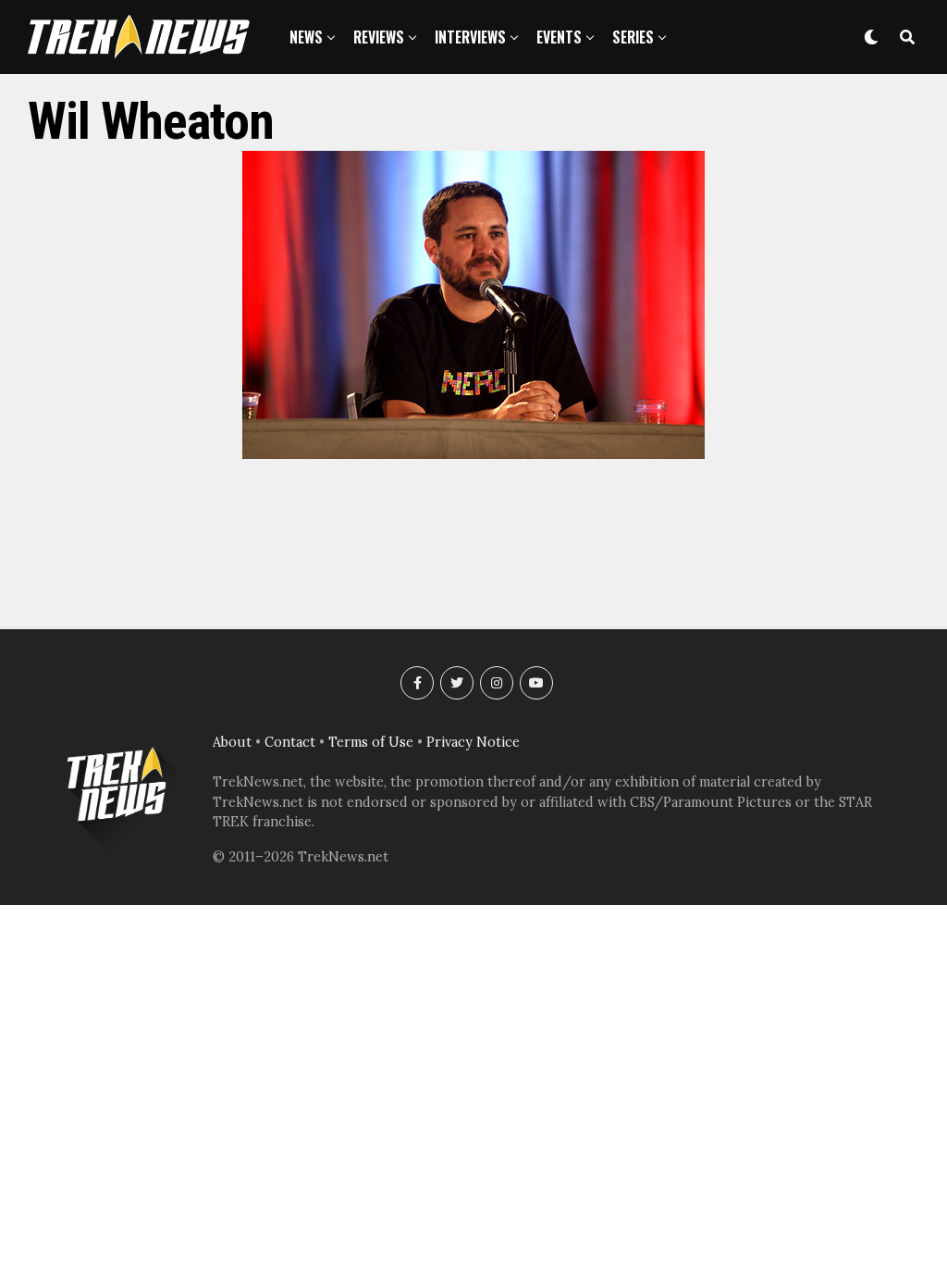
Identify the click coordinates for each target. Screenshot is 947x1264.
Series (633, 37)
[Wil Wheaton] (473, 453)
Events (559, 37)
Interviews (470, 37)
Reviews (378, 37)
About (232, 742)
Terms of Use (370, 742)
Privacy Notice (473, 742)
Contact (289, 742)
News (306, 37)
